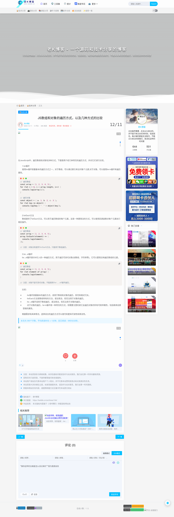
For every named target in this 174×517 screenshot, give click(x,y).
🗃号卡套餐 (54, 10)
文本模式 (116, 453)
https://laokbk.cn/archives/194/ (45, 400)
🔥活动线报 (76, 10)
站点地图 (35, 508)
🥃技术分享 (21, 10)
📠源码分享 (32, 10)
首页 (45, 3)
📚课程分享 (43, 10)
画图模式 (106, 453)
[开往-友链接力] (151, 509)
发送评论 (114, 494)
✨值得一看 (87, 10)
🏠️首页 (21, 105)
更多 (94, 3)
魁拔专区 (81, 3)
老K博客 (27, 123)
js (22, 365)
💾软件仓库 (65, 10)
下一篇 (119, 437)
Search (153, 4)
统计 (68, 3)
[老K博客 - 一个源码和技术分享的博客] (26, 4)
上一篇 (20, 437)
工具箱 (57, 3)
